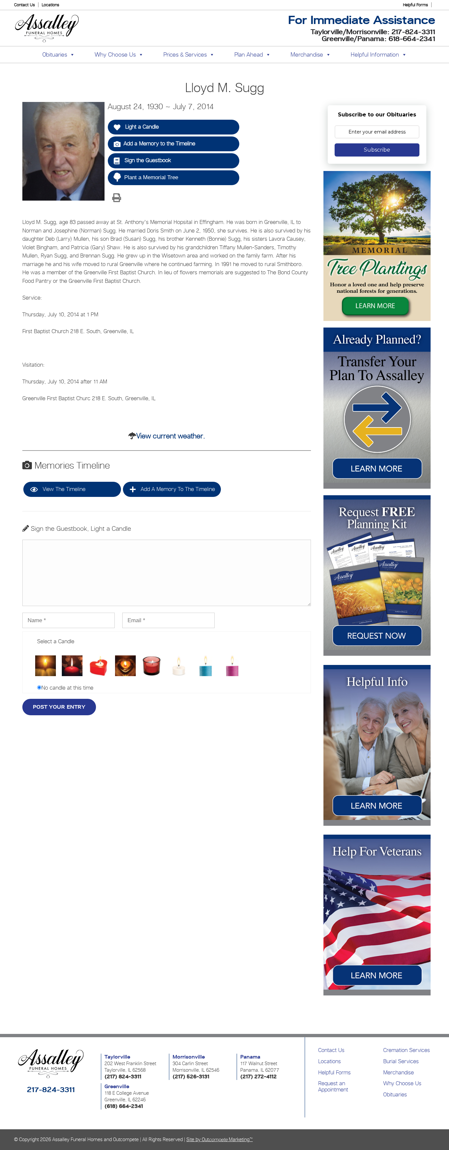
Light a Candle (141, 126)
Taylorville (117, 1057)
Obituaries (395, 1094)
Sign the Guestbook (147, 160)
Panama (250, 1057)
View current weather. (170, 435)
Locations (50, 4)
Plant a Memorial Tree (151, 177)
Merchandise (307, 54)
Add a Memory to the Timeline (159, 143)
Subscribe (377, 150)
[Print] (116, 198)
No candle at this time (67, 687)
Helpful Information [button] (375, 54)
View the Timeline (63, 489)
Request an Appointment (333, 1086)
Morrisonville (189, 1057)
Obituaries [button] (54, 54)
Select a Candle (55, 641)
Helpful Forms (415, 4)
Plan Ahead (248, 54)
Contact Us (24, 4)
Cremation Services (406, 1050)
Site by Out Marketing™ (219, 1139)
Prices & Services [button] (185, 54)
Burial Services (401, 1061)
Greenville (117, 1086)
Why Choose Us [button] (115, 54)
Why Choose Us (402, 1083)
